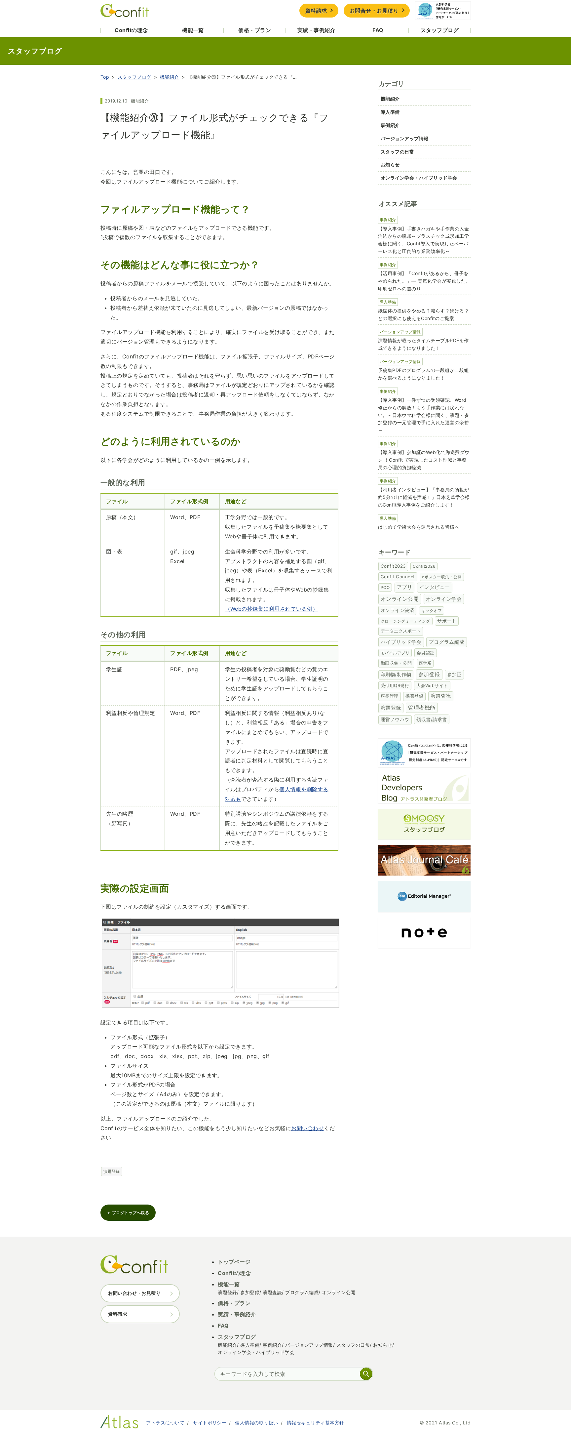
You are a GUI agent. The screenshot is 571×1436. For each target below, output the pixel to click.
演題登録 (111, 1171)
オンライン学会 (444, 599)
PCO (385, 587)
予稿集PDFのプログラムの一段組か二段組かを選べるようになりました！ (423, 374)
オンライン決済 (397, 610)
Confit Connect (398, 576)
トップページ (234, 1261)
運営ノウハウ (395, 719)
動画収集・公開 (396, 663)
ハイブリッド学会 (401, 642)
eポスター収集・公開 (442, 576)
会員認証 (426, 652)
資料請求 (316, 10)
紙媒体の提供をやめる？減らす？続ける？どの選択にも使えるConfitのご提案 (423, 314)
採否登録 (414, 696)
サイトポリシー (209, 1422)
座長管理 (390, 696)
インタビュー (434, 587)
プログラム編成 (446, 642)
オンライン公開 (400, 598)
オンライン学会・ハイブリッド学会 (419, 178)
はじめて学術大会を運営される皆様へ (418, 527)
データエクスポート (401, 631)
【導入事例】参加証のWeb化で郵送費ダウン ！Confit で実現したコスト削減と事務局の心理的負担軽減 (424, 459)
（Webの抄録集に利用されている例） (271, 608)
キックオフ (431, 610)
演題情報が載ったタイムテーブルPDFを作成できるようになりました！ (423, 344)
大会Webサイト (432, 685)
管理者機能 (421, 708)
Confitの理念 (131, 30)
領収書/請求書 (431, 719)
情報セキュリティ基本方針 (315, 1422)
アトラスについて (165, 1422)
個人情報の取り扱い (256, 1422)
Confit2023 (393, 566)
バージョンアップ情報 (405, 138)
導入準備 (390, 112)
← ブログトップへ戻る (128, 1212)
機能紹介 (169, 77)
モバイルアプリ (395, 652)
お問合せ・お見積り (374, 10)
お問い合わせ (307, 1128)
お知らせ (390, 164)
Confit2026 (424, 566)
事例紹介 (390, 125)
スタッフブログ (440, 30)
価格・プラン (254, 30)
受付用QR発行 (395, 685)
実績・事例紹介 (316, 30)
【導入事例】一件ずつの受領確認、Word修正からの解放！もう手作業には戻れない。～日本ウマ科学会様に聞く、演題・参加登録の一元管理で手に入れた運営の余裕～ (423, 415)
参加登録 (429, 674)
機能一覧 (193, 30)
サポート (446, 621)
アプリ (404, 587)
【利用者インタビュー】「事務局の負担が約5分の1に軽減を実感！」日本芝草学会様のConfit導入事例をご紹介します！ (424, 497)
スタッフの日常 (397, 151)
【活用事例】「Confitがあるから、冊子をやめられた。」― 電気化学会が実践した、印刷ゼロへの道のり (424, 280)
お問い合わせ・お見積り (134, 1293)
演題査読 (441, 696)
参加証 (454, 674)
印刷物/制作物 (396, 674)
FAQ (377, 30)
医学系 (425, 663)
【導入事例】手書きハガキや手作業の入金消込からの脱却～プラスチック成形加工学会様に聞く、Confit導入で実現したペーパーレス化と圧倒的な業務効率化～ (423, 240)
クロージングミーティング (405, 621)
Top (104, 77)
